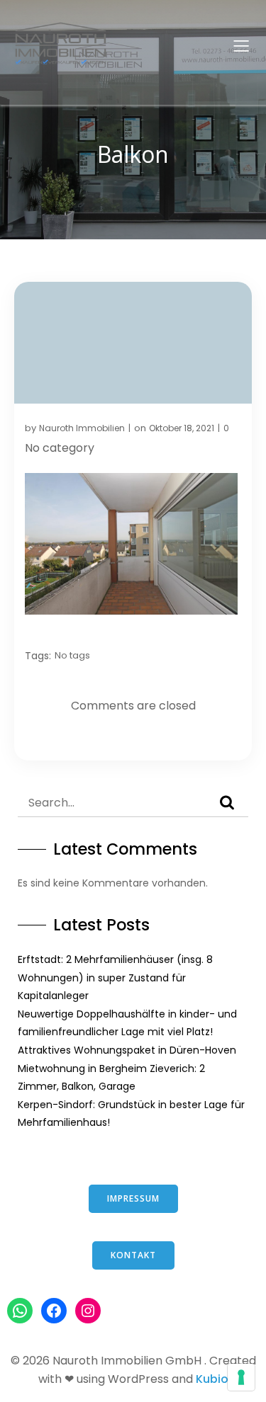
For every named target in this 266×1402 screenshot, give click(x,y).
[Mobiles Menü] (241, 45)
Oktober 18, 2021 (181, 428)
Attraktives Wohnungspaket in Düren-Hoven (127, 1050)
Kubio (212, 1379)
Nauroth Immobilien (82, 428)
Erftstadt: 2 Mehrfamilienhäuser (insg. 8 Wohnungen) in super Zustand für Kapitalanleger (115, 977)
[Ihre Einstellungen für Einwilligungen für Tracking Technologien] (241, 1377)
